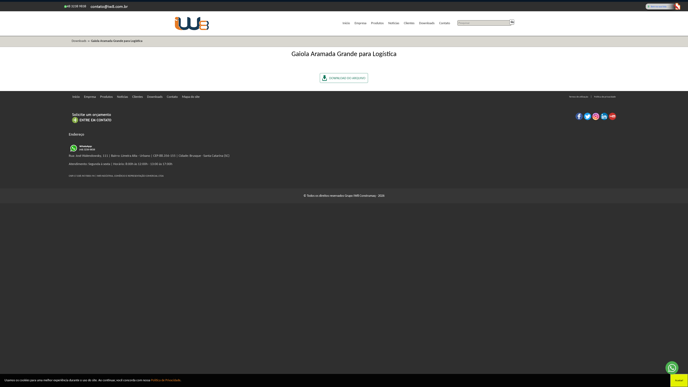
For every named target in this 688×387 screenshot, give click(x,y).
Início (346, 23)
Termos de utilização (578, 97)
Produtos (377, 23)
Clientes (409, 23)
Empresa (360, 23)
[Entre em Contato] (91, 123)
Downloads (426, 23)
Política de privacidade (605, 97)
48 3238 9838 (76, 6)
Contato (444, 23)
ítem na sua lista (658, 6)
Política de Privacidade (165, 380)
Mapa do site (191, 97)
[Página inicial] (192, 29)
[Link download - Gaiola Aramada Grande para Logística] (344, 82)
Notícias (393, 23)
